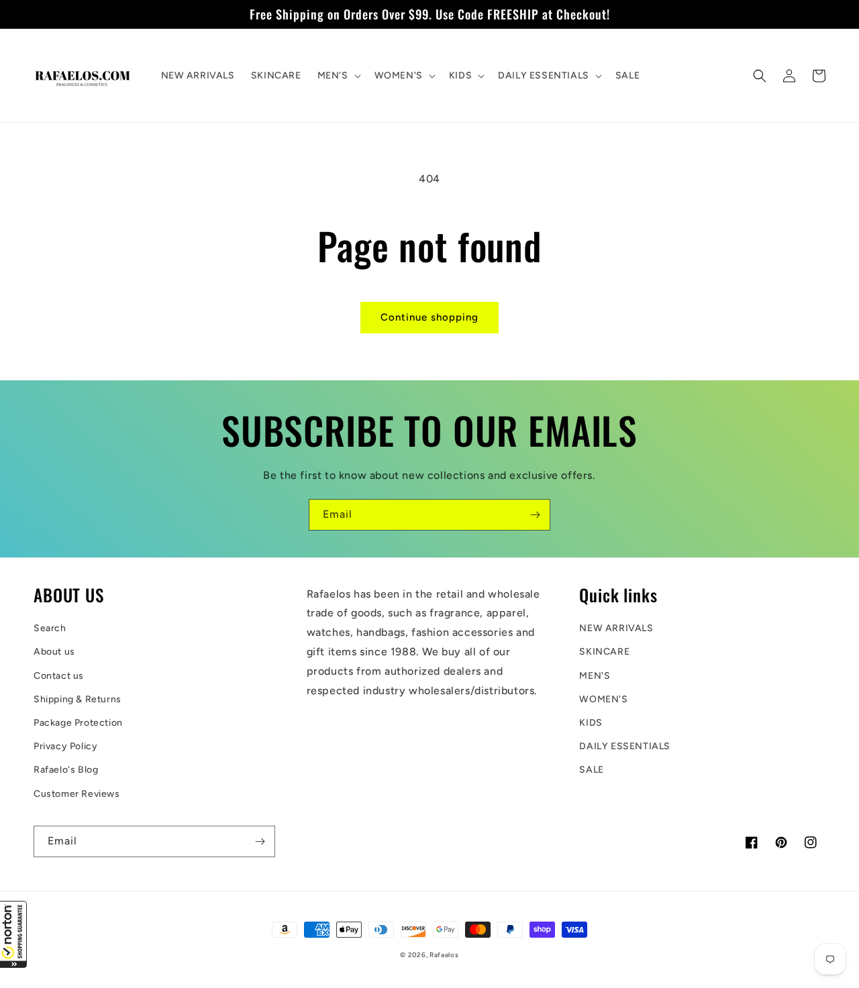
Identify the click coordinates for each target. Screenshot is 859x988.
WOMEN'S (603, 699)
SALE (591, 769)
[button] (13, 934)
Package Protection (78, 722)
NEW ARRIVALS (616, 628)
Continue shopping (429, 317)
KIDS (590, 722)
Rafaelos (444, 954)
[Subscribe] (535, 515)
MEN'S (594, 675)
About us (54, 651)
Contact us (59, 675)
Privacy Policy (65, 746)
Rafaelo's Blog (66, 769)
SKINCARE (604, 651)
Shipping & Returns (77, 699)
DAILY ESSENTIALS (624, 746)
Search (50, 628)
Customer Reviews (77, 794)
